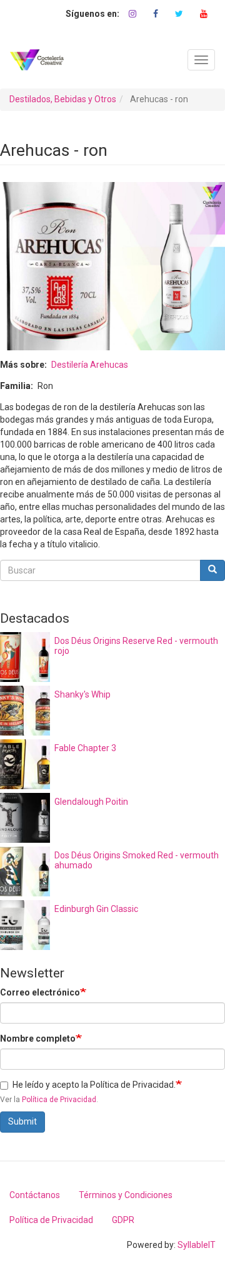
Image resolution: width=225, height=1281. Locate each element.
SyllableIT (197, 1245)
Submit (22, 1121)
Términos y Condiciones (125, 1195)
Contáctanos (34, 1195)
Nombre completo (38, 1039)
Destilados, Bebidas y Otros (62, 99)
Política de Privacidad (59, 1099)
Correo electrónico (40, 992)
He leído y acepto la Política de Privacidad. (94, 1085)
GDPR (123, 1220)
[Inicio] (37, 59)
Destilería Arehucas (89, 365)
